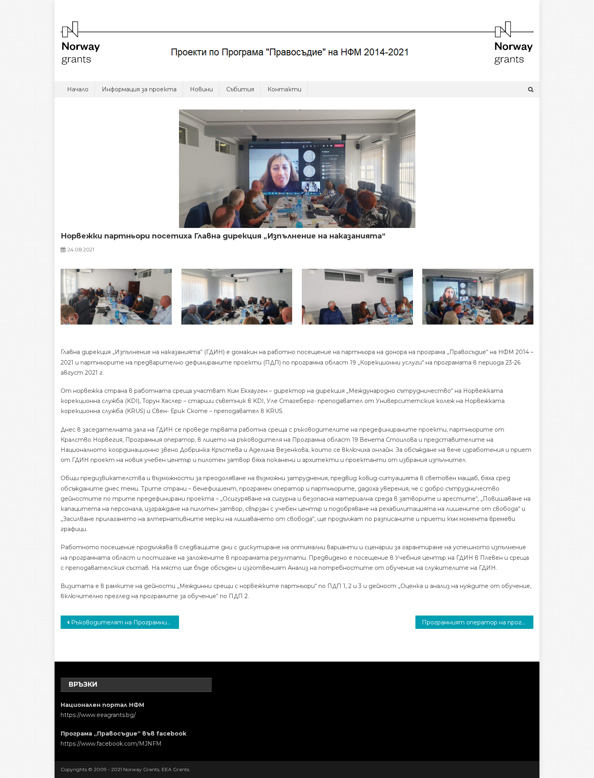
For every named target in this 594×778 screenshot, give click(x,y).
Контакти (284, 89)
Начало (77, 89)
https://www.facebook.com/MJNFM (111, 743)
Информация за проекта (139, 89)
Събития (240, 89)
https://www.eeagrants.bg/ (98, 715)
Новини (201, 89)
